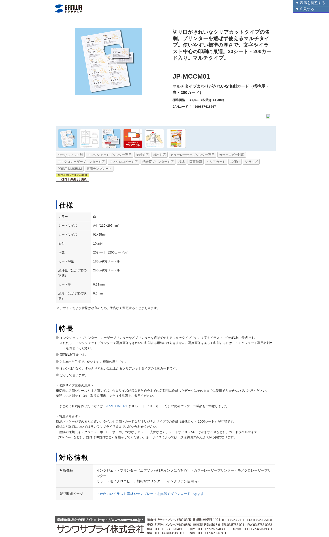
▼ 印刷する (304, 9)
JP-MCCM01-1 (116, 406)
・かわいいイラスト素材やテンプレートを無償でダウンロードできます (150, 494)
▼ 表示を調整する (310, 3)
